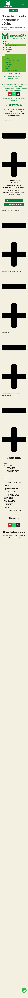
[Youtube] (10, 94)
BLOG (6, 53)
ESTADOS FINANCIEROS (14, 45)
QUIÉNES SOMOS (10, 43)
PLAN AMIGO (9, 49)
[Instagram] (18, 94)
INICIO (6, 41)
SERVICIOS (8, 47)
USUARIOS (8, 51)
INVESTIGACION (12, 55)
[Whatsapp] (14, 94)
